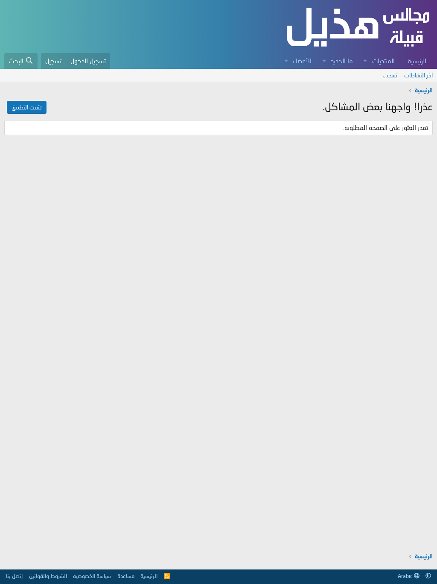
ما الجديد (342, 61)
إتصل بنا (14, 575)
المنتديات (383, 61)
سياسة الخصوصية (92, 575)
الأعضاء (302, 61)
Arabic (406, 575)
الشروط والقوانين (48, 575)
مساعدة (125, 575)
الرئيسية (417, 61)
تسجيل (390, 75)
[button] (365, 61)
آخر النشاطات (418, 75)
